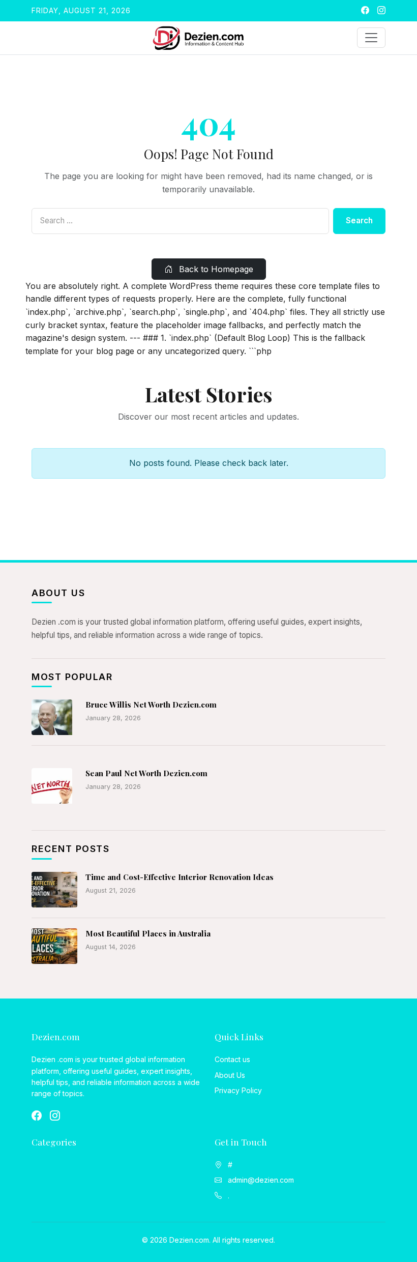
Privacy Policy (238, 1090)
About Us (230, 1075)
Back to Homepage (214, 269)
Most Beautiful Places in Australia (148, 933)
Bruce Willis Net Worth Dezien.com (151, 704)
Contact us (232, 1059)
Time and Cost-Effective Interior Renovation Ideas (179, 877)
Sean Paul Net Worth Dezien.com (146, 773)
